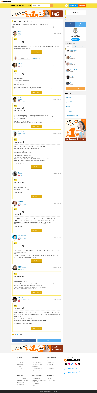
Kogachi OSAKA (73, 69)
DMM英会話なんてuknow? (22, 380)
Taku (71, 76)
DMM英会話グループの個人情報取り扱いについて (39, 381)
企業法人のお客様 (72, 368)
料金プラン (34, 360)
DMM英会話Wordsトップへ (72, 115)
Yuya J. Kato (73, 56)
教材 (47, 366)
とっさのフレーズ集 (51, 380)
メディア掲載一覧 (35, 383)
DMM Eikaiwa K (73, 50)
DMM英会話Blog (20, 384)
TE (70, 82)
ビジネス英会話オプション (37, 368)
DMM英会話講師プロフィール (37, 58)
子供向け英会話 (35, 366)
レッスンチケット (50, 368)
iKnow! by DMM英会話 (21, 378)
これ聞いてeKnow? (36, 370)
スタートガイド (20, 362)
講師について (49, 360)
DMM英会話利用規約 (36, 378)
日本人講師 (19, 366)
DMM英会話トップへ (71, 111)
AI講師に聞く (74, 5)
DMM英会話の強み (20, 364)
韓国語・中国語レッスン (37, 364)
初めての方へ (69, 97)
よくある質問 (69, 102)
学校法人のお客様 (72, 372)
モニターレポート (20, 368)
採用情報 (33, 385)
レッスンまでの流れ (51, 362)
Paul (71, 63)
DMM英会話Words (20, 382)
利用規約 (68, 106)
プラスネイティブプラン (37, 362)
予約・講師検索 (50, 364)
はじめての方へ (20, 360)
